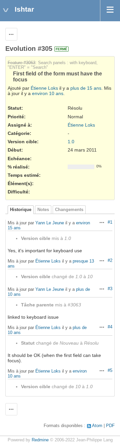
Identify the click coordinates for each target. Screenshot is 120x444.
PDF (110, 425)
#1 (110, 222)
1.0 (71, 141)
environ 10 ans (47, 93)
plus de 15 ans (85, 88)
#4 (110, 327)
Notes (43, 209)
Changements (69, 209)
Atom (97, 425)
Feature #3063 (21, 62)
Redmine (40, 440)
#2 (110, 260)
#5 (110, 370)
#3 (110, 288)
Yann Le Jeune (49, 222)
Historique (20, 209)
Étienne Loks (44, 88)
